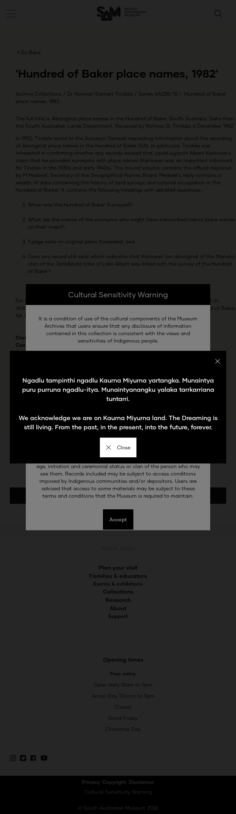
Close (123, 447)
